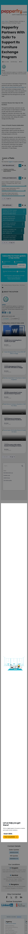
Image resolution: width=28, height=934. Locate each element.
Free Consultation (9, 837)
